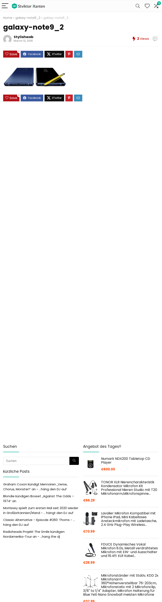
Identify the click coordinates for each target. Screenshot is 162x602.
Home (7, 18)
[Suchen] (74, 461)
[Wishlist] (147, 6)
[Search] (138, 6)
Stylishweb (23, 36)
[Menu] (5, 6)
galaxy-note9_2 (27, 18)
